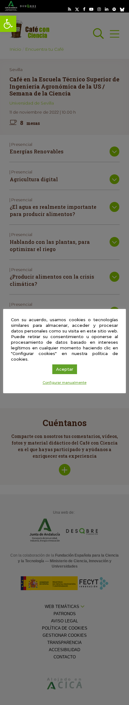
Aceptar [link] (64, 369)
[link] (8, 24)
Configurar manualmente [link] (64, 382)
